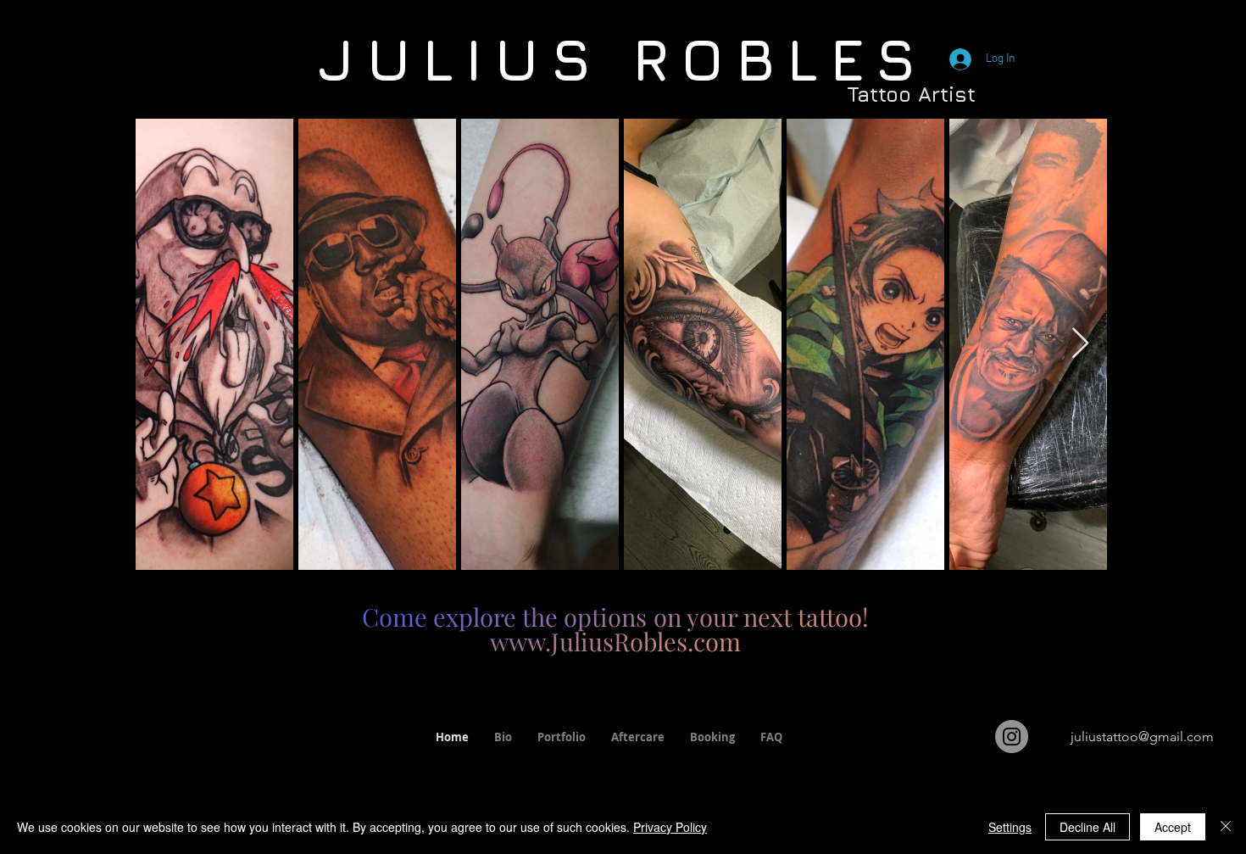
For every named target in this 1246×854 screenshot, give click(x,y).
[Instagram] (1011, 736)
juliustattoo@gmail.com (1142, 736)
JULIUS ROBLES (622, 58)
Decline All (1087, 826)
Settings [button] (1010, 826)
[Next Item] (1080, 343)
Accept (1172, 826)
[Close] (1225, 826)
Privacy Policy (670, 826)
